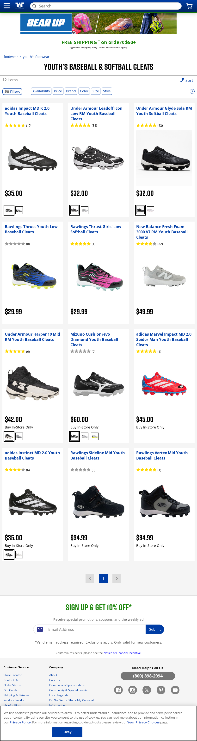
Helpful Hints (13, 705)
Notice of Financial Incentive (123, 653)
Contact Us (11, 680)
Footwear (11, 56)
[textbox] (98, 629)
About (53, 675)
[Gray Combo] (19, 436)
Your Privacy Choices (143, 722)
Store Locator (13, 675)
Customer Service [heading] (16, 667)
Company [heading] (56, 667)
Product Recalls (14, 700)
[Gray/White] (84, 210)
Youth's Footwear (36, 56)
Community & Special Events (68, 690)
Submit (155, 629)
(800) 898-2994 (148, 676)
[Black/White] (9, 210)
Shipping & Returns (17, 695)
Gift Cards (11, 690)
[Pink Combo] (19, 554)
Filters (14, 91)
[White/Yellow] (95, 436)
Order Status (12, 685)
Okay (67, 732)
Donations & (67, 685)
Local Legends (59, 695)
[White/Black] (19, 210)
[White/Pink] (150, 210)
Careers (55, 680)
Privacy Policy (20, 722)
